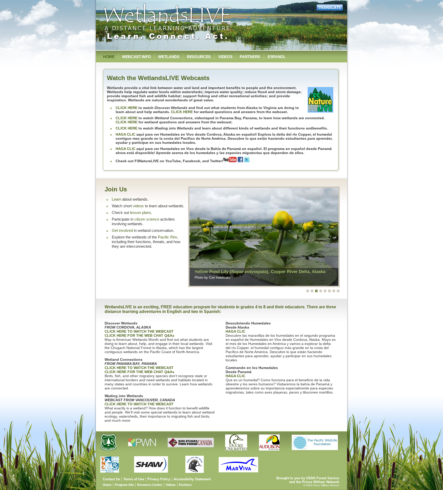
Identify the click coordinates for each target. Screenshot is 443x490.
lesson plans (140, 213)
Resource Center (149, 485)
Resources (199, 57)
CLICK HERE (126, 108)
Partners (250, 57)
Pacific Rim (167, 237)
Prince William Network (320, 482)
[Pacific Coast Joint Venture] (195, 474)
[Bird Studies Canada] (191, 452)
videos (138, 206)
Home (109, 57)
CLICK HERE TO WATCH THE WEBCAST (139, 331)
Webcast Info (136, 57)
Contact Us (111, 479)
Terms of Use (133, 479)
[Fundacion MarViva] (239, 474)
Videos (225, 57)
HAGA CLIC (125, 134)
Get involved (122, 230)
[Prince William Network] (143, 452)
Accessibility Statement (192, 479)
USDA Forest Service (322, 478)
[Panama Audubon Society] (270, 452)
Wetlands (168, 57)
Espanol (277, 57)
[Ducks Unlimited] (237, 452)
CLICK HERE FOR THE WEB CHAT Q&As (139, 335)
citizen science (146, 219)
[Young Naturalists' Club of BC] (110, 474)
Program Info (124, 485)
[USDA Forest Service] (109, 452)
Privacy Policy (158, 479)
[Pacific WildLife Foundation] (315, 452)
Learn (116, 199)
